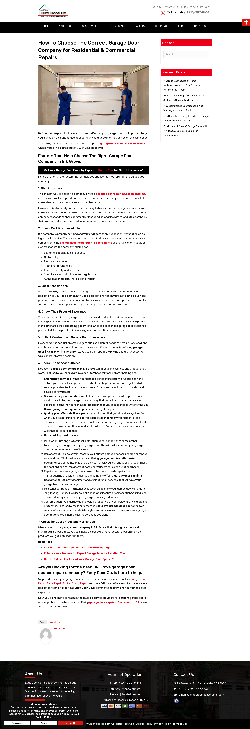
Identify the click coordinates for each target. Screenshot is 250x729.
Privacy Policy (162, 723)
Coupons (161, 26)
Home (45, 26)
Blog (180, 26)
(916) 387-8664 (198, 12)
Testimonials (116, 26)
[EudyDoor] (46, 636)
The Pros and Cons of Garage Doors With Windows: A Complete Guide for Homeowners (185, 131)
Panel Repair (54, 583)
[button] (246, 22)
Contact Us (200, 26)
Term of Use (180, 723)
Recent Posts (54, 622)
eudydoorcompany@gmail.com (205, 694)
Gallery (140, 26)
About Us (65, 26)
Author (42, 622)
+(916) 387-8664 (198, 689)
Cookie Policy (144, 723)
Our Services (89, 26)
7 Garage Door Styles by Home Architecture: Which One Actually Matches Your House (181, 85)
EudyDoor (60, 628)
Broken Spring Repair (75, 583)
